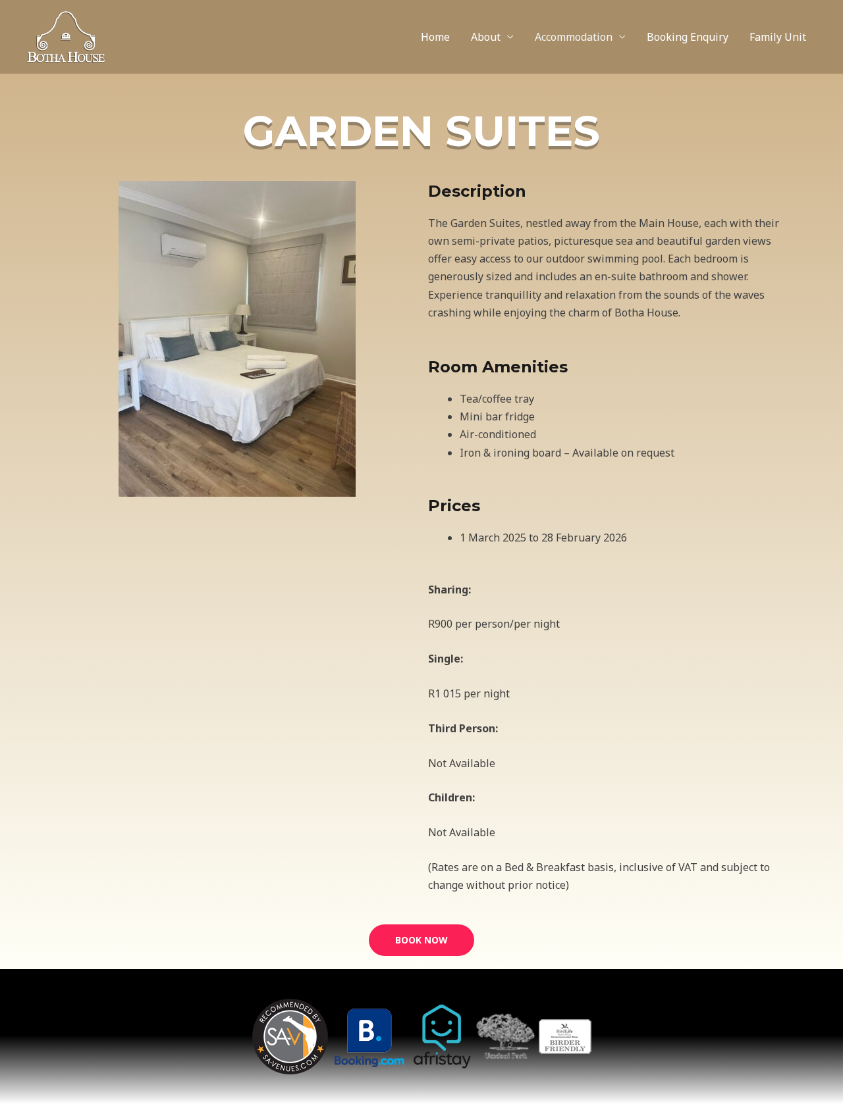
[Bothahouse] (65, 35)
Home (435, 37)
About (486, 37)
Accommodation (573, 37)
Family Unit (777, 37)
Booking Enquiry (687, 37)
